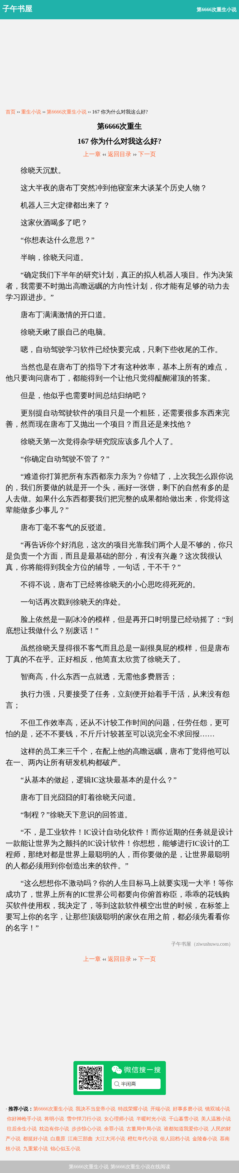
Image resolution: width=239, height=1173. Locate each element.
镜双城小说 (217, 1108)
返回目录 (119, 154)
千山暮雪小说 (184, 1118)
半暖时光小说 (151, 1118)
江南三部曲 (80, 1138)
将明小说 (54, 1118)
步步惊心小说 (86, 1128)
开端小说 (160, 1108)
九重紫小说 (35, 1148)
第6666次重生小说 (67, 111)
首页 (11, 111)
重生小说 (31, 111)
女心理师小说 (119, 1118)
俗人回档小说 (175, 1138)
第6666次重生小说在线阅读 (140, 1166)
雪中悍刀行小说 (84, 1118)
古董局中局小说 (143, 1128)
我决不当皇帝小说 (95, 1108)
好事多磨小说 (188, 1108)
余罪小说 (114, 1128)
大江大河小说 (110, 1138)
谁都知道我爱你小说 (186, 1128)
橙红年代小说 (142, 1138)
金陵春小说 (204, 1138)
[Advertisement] (119, 62)
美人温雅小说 (216, 1118)
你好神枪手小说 (24, 1118)
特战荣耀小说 (133, 1108)
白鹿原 (57, 1138)
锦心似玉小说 (65, 1148)
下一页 (147, 154)
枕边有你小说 (54, 1128)
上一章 (92, 154)
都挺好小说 (35, 1138)
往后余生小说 (22, 1128)
